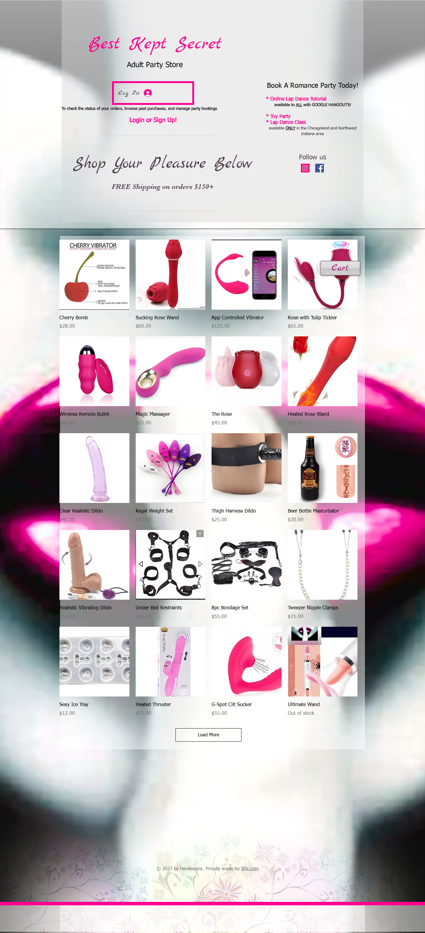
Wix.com (250, 868)
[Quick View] (94, 275)
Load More (208, 735)
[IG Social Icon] (305, 168)
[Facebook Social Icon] (319, 168)
